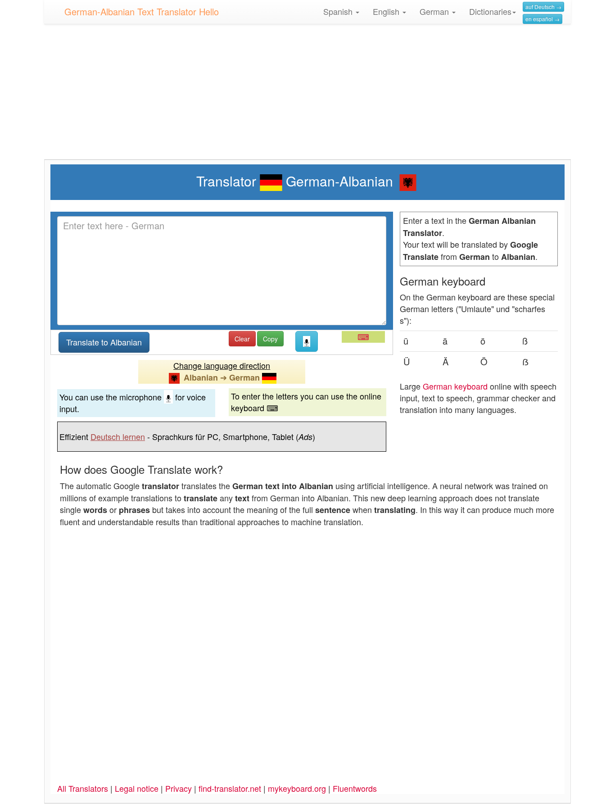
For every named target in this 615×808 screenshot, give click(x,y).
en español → (542, 19)
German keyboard (455, 386)
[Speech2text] (306, 341)
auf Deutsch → (543, 6)
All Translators (82, 788)
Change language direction (221, 365)
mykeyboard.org (297, 788)
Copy (270, 338)
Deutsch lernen (117, 436)
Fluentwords (355, 788)
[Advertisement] (307, 96)
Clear (242, 338)
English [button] (387, 11)
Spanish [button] (339, 11)
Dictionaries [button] (490, 11)
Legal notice (136, 788)
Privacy (178, 788)
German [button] (435, 11)
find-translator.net (230, 788)
